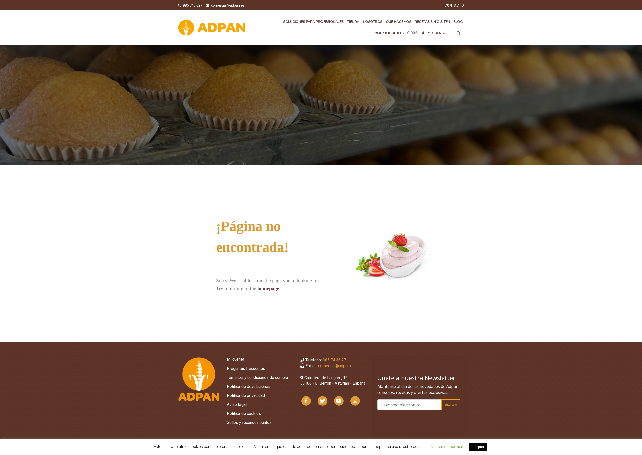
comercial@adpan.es (228, 5)
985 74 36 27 (334, 360)
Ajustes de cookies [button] (447, 446)
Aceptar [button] (478, 447)
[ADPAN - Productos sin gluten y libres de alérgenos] (212, 27)
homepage (268, 288)
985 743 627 (193, 5)
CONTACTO (454, 5)
